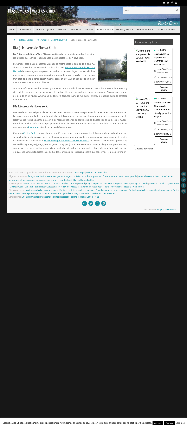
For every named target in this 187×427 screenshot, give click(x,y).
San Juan (98, 187)
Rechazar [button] (170, 423)
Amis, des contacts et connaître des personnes (150, 190)
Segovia (118, 183)
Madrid (81, 183)
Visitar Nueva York (59, 40)
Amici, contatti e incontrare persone (38, 180)
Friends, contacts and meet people (120, 176)
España (12, 187)
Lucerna (73, 183)
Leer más (180, 423)
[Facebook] (172, 3)
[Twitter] (168, 3)
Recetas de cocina (68, 197)
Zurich (161, 183)
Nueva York (42, 40)
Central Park (29, 133)
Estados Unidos (26, 40)
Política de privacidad (96, 172)
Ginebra (64, 183)
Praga (88, 183)
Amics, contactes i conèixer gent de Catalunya (58, 193)
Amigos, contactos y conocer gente (45, 176)
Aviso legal (79, 172)
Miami (106, 187)
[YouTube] (164, 3)
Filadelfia (126, 187)
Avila (33, 183)
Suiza (176, 183)
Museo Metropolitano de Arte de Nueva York (66, 140)
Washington (138, 187)
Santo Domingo (85, 187)
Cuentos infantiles (30, 197)
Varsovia (153, 183)
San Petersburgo (62, 187)
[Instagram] (176, 3)
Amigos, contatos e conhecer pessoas (82, 176)
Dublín (20, 187)
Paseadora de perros (49, 197)
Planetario (33, 127)
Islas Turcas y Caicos (44, 187)
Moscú (74, 187)
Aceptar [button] (157, 423)
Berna (47, 183)
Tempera (160, 209)
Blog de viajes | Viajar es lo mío (31, 11)
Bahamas (29, 187)
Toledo (145, 183)
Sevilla (127, 183)
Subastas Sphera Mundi (88, 197)
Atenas (26, 183)
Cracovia (55, 183)
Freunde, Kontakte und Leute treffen (76, 180)
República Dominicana (103, 183)
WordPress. (171, 209)
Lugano (169, 183)
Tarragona (135, 183)
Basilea (40, 183)
